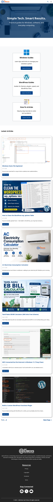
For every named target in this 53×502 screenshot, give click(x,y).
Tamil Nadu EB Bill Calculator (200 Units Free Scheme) (20, 314)
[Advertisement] (26, 42)
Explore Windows (26, 68)
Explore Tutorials (27, 117)
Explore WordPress (26, 93)
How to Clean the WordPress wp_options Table (18, 215)
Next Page (47, 420)
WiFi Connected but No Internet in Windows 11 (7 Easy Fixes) (22, 362)
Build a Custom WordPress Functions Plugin (17, 405)
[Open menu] (51, 2)
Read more (5, 174)
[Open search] (48, 1)
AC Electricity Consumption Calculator (15, 265)
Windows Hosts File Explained (12, 166)
